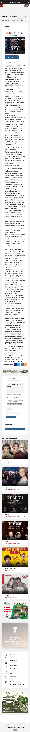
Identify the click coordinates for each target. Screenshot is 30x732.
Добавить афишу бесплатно (20, 18)
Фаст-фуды (13, 673)
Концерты (15, 20)
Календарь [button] (14, 16)
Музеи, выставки (15, 655)
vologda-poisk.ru (15, 2)
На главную (23, 16)
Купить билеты (11, 57)
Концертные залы (15, 668)
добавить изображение (12, 413)
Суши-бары (13, 676)
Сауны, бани (13, 665)
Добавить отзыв (15, 428)
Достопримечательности (17, 684)
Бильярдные (13, 660)
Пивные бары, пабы (15, 679)
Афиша (5, 16)
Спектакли (5, 20)
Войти (8, 409)
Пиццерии (12, 681)
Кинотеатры (13, 663)
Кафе (11, 657)
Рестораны (13, 671)
